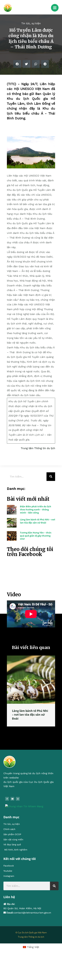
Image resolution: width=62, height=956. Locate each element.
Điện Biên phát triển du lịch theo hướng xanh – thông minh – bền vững (35, 509)
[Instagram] (18, 799)
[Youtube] (12, 799)
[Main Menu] (55, 8)
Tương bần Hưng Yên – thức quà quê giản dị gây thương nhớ (35, 535)
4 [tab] (36, 730)
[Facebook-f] (7, 799)
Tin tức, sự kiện (31, 23)
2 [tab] (29, 730)
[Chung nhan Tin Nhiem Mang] (24, 806)
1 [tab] (26, 730)
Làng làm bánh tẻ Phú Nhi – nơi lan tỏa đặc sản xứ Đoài (37, 521)
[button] (17, 64)
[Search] (50, 476)
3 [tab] (32, 730)
